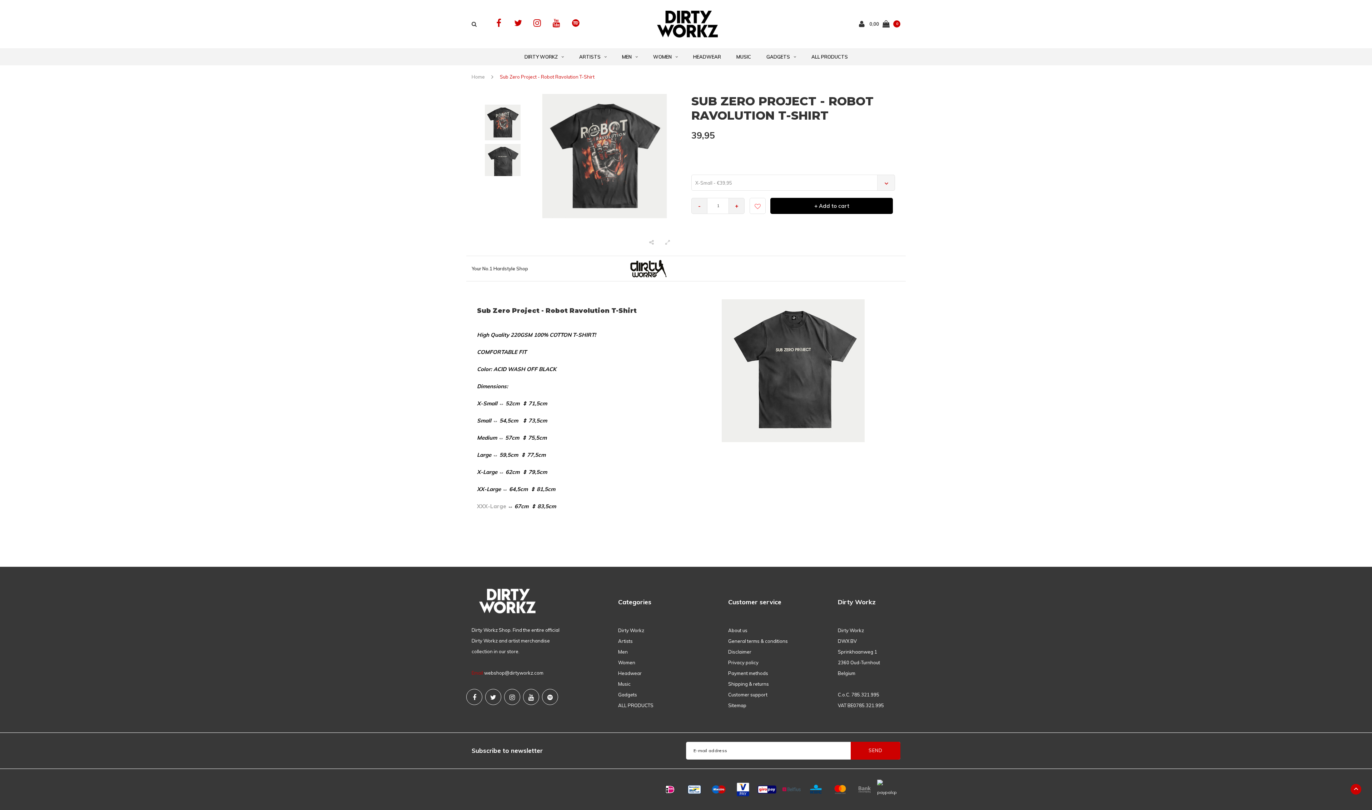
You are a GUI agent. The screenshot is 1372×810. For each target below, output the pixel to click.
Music (743, 57)
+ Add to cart (831, 205)
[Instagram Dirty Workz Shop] (537, 23)
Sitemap (737, 705)
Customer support (747, 695)
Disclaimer (739, 652)
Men (627, 57)
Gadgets (778, 57)
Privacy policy (743, 662)
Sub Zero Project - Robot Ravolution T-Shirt (547, 77)
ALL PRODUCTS (829, 57)
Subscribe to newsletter (507, 750)
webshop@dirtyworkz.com (513, 673)
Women (662, 57)
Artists (590, 57)
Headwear (707, 57)
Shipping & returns (748, 684)
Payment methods (748, 673)
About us (737, 630)
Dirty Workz (541, 57)
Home (478, 77)
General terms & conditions (758, 641)
